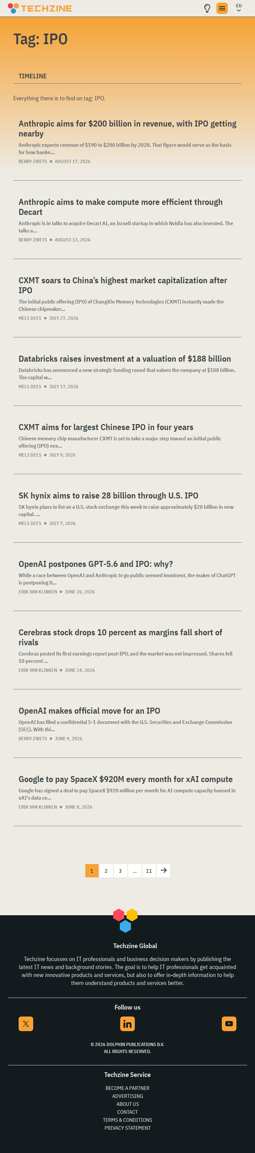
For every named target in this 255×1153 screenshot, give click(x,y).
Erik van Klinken (38, 592)
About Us (128, 1104)
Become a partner (127, 1088)
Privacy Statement (128, 1127)
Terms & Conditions (127, 1119)
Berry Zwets (33, 161)
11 (149, 870)
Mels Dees (30, 318)
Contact (127, 1112)
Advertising (127, 1096)
